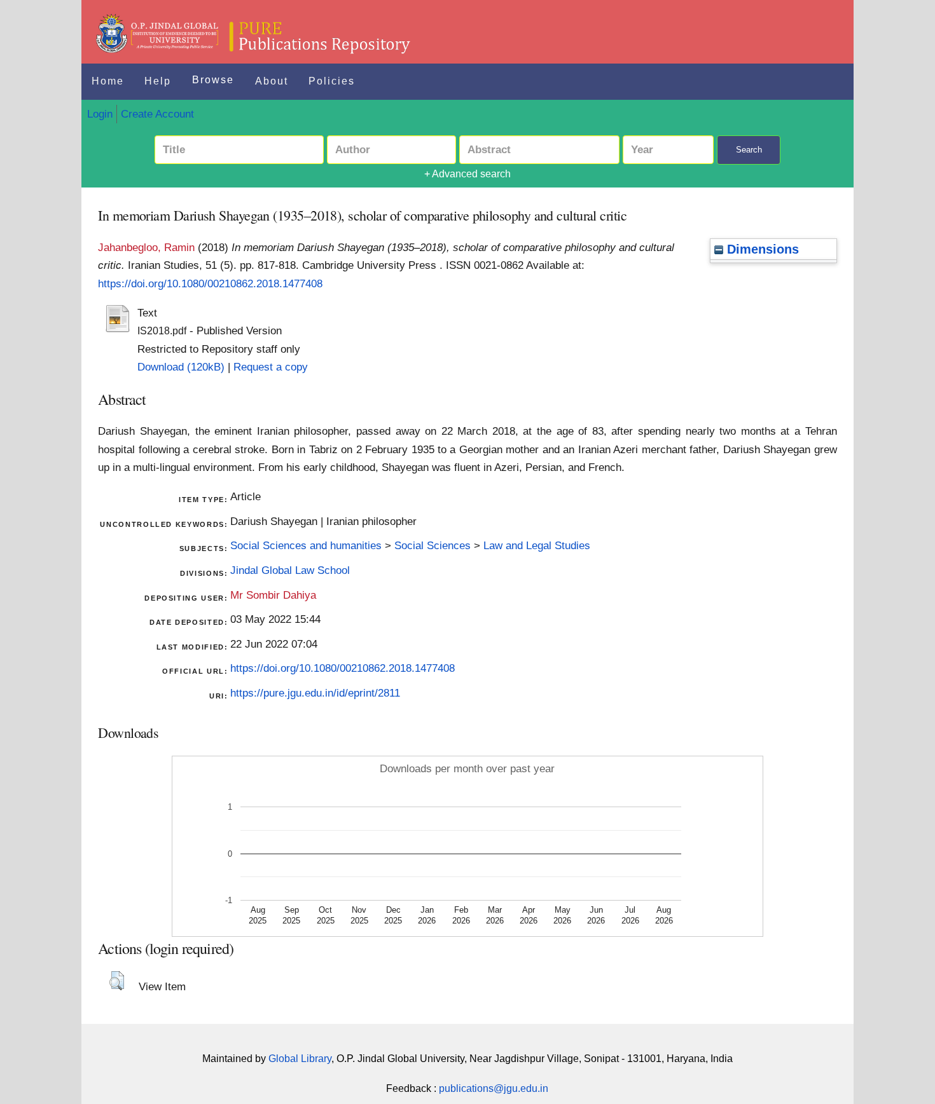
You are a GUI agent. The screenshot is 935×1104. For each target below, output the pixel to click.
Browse (213, 79)
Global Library (299, 1058)
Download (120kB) (181, 366)
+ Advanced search (467, 173)
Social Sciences (432, 545)
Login (100, 113)
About (271, 81)
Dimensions (761, 249)
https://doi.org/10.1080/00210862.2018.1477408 (210, 283)
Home (108, 81)
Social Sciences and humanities (306, 545)
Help (157, 81)
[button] (116, 980)
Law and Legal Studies (536, 545)
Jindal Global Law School (290, 570)
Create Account (157, 113)
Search (749, 149)
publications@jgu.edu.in (493, 1088)
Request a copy (270, 366)
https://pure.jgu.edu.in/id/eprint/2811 (315, 692)
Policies (331, 81)
